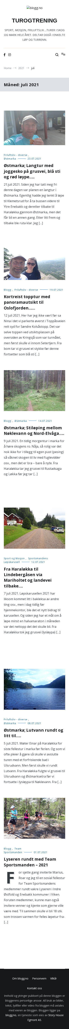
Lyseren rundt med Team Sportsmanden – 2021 (30, 861)
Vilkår (53, 978)
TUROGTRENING (34, 20)
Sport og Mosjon (14, 558)
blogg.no (11, 1015)
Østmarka (10, 158)
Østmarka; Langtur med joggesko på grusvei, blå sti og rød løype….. (32, 171)
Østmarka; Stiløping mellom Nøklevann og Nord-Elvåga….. (34, 430)
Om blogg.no (20, 978)
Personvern (39, 978)
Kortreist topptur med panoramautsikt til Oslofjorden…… (27, 302)
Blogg (7, 289)
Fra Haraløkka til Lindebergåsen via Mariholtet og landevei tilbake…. (28, 577)
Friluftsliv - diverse (15, 155)
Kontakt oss (34, 988)
